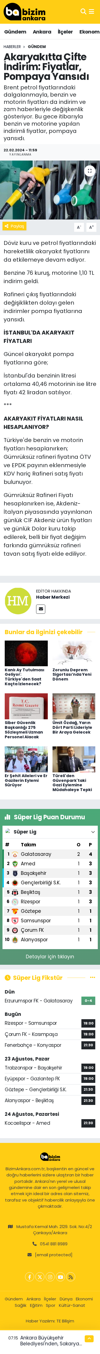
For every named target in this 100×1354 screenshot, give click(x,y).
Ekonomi (84, 1299)
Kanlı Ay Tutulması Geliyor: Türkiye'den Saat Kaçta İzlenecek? (24, 677)
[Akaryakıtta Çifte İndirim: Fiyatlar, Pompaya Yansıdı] (50, 190)
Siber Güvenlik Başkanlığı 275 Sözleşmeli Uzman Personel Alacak (24, 729)
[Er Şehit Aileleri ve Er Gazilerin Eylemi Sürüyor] (26, 759)
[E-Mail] (40, 609)
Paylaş (17, 226)
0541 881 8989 (54, 1244)
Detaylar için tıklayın (50, 956)
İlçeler (65, 31)
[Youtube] (60, 1276)
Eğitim (36, 1305)
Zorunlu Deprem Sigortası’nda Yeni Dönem (71, 674)
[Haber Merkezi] (18, 600)
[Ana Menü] (91, 11)
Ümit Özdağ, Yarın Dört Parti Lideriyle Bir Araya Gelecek (72, 727)
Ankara (42, 31)
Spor (50, 1305)
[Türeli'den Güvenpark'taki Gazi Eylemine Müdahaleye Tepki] (74, 759)
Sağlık (20, 1305)
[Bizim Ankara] (24, 11)
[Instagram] (50, 1276)
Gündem (15, 31)
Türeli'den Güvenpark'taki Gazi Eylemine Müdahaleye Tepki (72, 782)
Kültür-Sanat (72, 1305)
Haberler (12, 46)
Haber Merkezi (53, 597)
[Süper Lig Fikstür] (92, 977)
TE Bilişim (65, 1321)
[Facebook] (29, 1276)
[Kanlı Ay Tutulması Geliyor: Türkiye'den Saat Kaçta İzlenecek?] (26, 653)
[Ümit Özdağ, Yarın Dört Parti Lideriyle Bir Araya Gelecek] (74, 706)
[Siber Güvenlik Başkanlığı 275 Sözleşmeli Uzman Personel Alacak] (26, 706)
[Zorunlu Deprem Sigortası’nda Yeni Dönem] (74, 653)
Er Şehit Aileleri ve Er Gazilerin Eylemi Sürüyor (26, 780)
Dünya (66, 1299)
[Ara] (83, 11)
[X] (39, 1276)
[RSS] (70, 1276)
